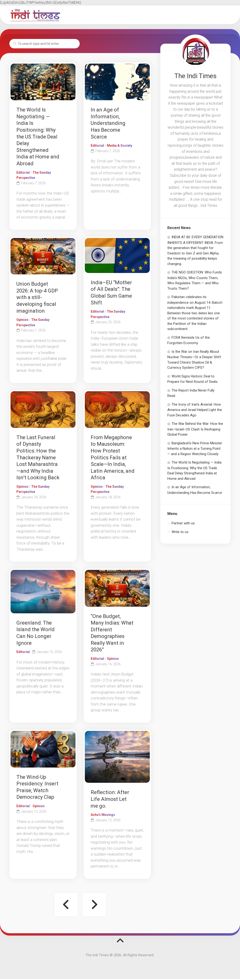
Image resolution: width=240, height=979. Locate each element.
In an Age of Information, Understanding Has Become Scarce (108, 123)
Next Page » (94, 904)
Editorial (23, 172)
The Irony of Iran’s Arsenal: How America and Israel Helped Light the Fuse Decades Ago (194, 409)
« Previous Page (66, 904)
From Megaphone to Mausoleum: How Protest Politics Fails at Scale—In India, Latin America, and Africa (113, 457)
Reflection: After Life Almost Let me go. (110, 799)
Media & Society (119, 145)
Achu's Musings (103, 815)
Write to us (180, 532)
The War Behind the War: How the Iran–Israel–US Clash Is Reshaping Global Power (195, 429)
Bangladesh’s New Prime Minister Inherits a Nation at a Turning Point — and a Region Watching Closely (194, 448)
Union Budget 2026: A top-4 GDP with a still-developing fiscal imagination (37, 297)
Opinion (22, 320)
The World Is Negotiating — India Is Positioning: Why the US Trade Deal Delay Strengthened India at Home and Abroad (37, 136)
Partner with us (183, 523)
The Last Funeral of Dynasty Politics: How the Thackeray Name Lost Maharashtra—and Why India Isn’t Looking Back (38, 457)
